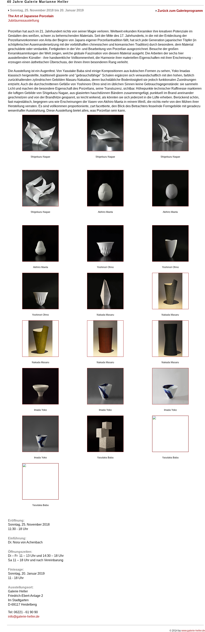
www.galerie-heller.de (193, 630)
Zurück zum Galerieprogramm (180, 10)
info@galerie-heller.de (23, 616)
